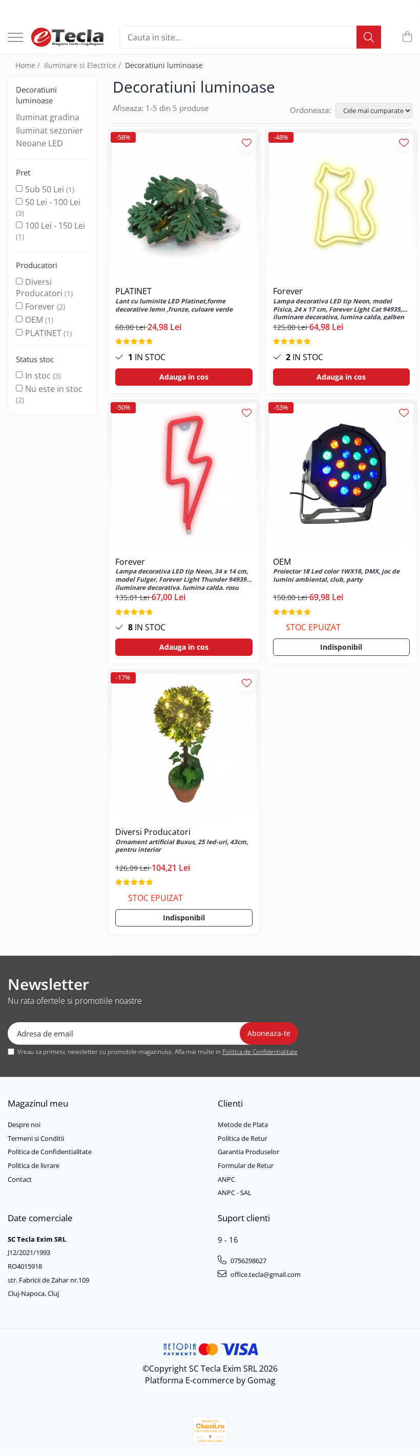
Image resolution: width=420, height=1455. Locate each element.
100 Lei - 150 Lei (55, 225)
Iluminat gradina (47, 117)
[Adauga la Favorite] (247, 142)
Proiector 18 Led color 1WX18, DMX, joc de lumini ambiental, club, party (336, 575)
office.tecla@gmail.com (265, 1274)
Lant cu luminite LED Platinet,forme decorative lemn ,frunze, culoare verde (174, 305)
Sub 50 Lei (44, 189)
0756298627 (247, 1260)
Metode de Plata (243, 1124)
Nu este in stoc (53, 388)
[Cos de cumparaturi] (407, 37)
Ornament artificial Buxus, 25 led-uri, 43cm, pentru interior (181, 846)
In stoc (38, 375)
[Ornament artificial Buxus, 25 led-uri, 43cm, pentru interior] (184, 745)
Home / (28, 65)
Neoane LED (39, 143)
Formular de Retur (246, 1165)
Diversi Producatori (39, 287)
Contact (20, 1179)
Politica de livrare (33, 1165)
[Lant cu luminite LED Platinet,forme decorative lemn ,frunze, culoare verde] (184, 205)
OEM (34, 319)
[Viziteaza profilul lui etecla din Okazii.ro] (210, 1431)
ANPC (226, 1179)
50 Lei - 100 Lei (52, 202)
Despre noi (24, 1124)
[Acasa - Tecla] (67, 37)
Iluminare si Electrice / (83, 65)
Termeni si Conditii (36, 1138)
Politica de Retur (242, 1138)
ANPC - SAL (234, 1192)
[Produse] (15, 38)
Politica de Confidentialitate (260, 1051)
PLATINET (43, 333)
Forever (40, 306)
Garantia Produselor (248, 1151)
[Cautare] (368, 37)
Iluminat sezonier (49, 130)
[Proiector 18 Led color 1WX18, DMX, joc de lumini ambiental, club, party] (341, 475)
